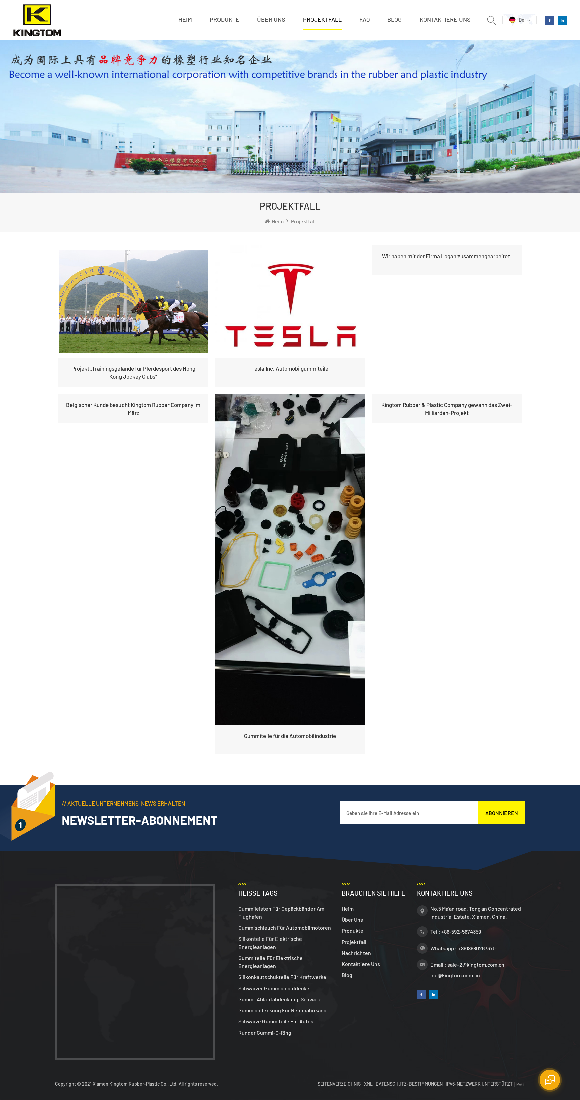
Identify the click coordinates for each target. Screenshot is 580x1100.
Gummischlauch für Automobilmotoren (284, 927)
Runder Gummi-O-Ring (264, 1032)
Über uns (271, 19)
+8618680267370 (477, 948)
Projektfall (322, 19)
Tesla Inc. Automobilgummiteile (289, 368)
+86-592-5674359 (461, 931)
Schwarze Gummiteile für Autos (275, 1021)
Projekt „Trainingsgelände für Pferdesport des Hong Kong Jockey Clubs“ (133, 372)
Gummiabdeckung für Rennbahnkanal (283, 1010)
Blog (394, 19)
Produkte (224, 19)
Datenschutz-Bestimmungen (409, 1084)
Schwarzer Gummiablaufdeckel (274, 988)
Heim (185, 19)
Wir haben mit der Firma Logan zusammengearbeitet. (447, 256)
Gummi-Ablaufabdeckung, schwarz (279, 999)
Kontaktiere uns (445, 19)
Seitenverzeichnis (340, 1084)
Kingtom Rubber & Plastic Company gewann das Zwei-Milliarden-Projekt (446, 408)
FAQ (364, 19)
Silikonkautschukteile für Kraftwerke (282, 977)
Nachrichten (356, 953)
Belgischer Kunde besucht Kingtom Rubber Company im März (133, 408)
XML (368, 1084)
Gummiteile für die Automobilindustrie (290, 735)
